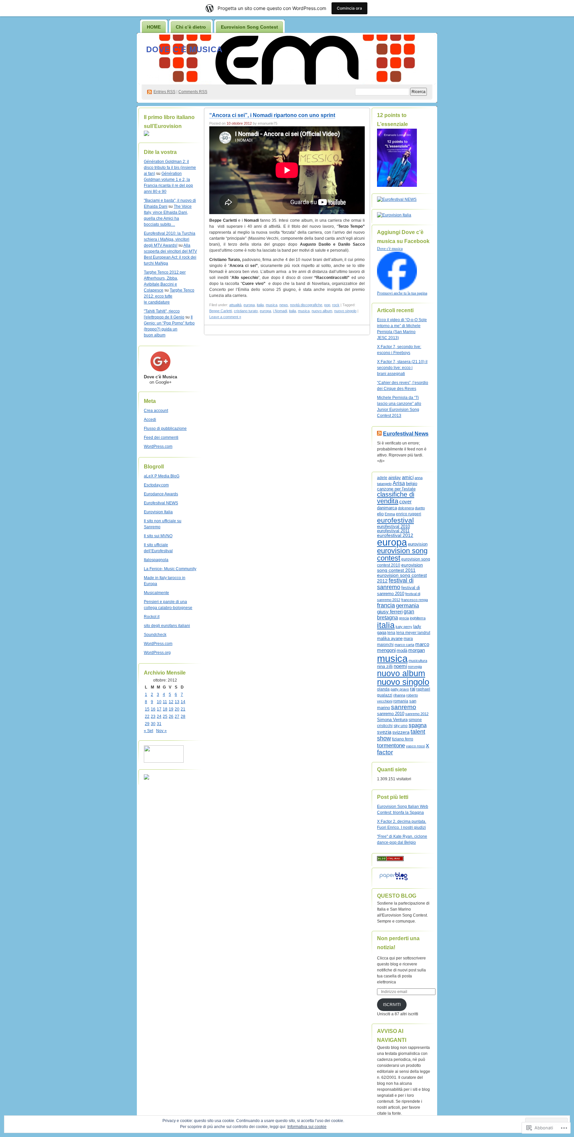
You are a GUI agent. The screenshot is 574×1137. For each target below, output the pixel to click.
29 (147, 723)
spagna (418, 725)
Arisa (399, 483)
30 (153, 723)
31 (159, 723)
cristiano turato (246, 311)
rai (412, 689)
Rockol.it (151, 616)
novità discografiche (306, 305)
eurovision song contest (402, 554)
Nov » (161, 730)
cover (405, 501)
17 (159, 709)
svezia (384, 732)
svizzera (401, 732)
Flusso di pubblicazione (165, 428)
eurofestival (395, 520)
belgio (411, 483)
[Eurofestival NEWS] (397, 199)
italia (260, 305)
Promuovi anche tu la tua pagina (402, 293)
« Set (148, 730)
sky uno (401, 725)
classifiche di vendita (395, 498)
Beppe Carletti (220, 311)
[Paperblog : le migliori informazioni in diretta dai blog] (393, 880)
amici (408, 477)
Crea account (156, 410)
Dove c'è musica (184, 49)
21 (183, 709)
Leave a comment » (225, 317)
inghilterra (418, 618)
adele (382, 477)
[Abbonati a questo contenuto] (379, 434)
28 (183, 716)
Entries (164, 91)
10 (159, 701)
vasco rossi (415, 746)
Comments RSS (192, 91)
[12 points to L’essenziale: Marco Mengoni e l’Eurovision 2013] (397, 185)
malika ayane (390, 638)
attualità (235, 305)
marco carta (404, 645)
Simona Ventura (392, 719)
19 (171, 709)
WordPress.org (157, 652)
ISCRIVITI (392, 1004)
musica (271, 305)
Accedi (150, 419)
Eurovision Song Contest (249, 27)
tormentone (391, 745)
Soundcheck (155, 634)
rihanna (399, 695)
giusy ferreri (390, 611)
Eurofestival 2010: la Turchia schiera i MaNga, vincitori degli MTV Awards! (169, 239)
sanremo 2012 (417, 714)
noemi (400, 666)
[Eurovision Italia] (394, 215)
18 (165, 709)
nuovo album (322, 311)
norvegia (415, 667)
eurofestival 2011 (393, 530)
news (283, 305)
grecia (404, 618)
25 (165, 716)
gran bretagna (395, 614)
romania (400, 701)
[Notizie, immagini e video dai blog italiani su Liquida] (164, 761)
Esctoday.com (156, 485)
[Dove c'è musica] (397, 289)
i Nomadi (280, 311)
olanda (383, 689)
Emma (390, 514)
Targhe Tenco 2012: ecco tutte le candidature (169, 296)
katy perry (404, 627)
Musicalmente (156, 592)
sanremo (403, 706)
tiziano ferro (402, 739)
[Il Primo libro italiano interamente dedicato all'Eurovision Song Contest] (146, 134)
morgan (416, 650)
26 (171, 716)
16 (153, 709)
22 (147, 716)
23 (153, 716)
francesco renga (414, 600)
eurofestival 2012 (395, 535)
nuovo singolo (345, 311)
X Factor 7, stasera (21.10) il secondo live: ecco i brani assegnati (402, 367)
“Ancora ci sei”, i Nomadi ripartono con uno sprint (272, 115)
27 (177, 716)
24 (159, 716)
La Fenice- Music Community (170, 569)
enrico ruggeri (408, 514)
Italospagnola (156, 560)
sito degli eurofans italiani (167, 625)
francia (386, 605)
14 (183, 701)
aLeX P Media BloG (161, 476)
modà (402, 650)
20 (177, 709)
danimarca (387, 507)
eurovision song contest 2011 (400, 568)
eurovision (418, 544)
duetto (420, 508)
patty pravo (400, 689)
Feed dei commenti (161, 437)
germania (407, 605)
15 (147, 709)
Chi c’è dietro (191, 27)
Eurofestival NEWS (161, 503)
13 (177, 701)
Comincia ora (349, 8)
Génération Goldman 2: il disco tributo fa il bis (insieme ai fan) (170, 167)
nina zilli (385, 666)
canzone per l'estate (396, 488)
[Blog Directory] (390, 859)
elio (380, 513)
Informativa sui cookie (307, 1126)
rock (335, 305)
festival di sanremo (395, 583)
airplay (394, 477)
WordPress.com (158, 446)
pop (327, 305)
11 (165, 701)
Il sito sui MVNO (158, 536)
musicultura (418, 661)
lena (391, 632)
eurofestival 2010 (393, 526)
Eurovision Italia (158, 512)
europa (249, 305)
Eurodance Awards (161, 494)
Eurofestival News (406, 434)
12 (171, 701)
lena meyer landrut (413, 632)
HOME (154, 27)
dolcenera (406, 508)
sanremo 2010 (390, 713)
